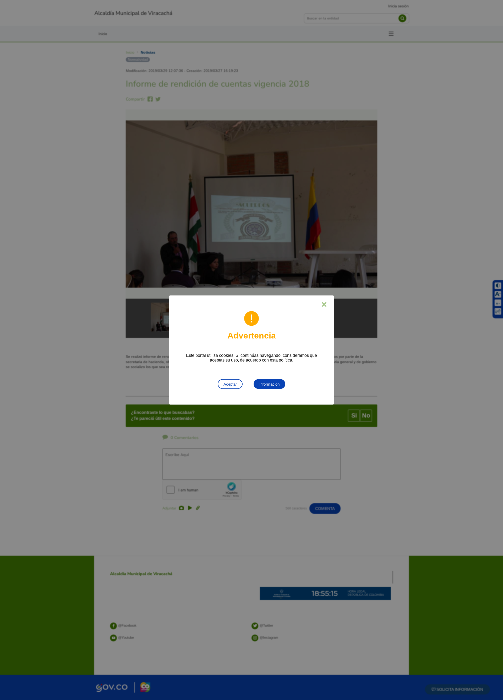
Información (269, 384)
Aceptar (230, 384)
